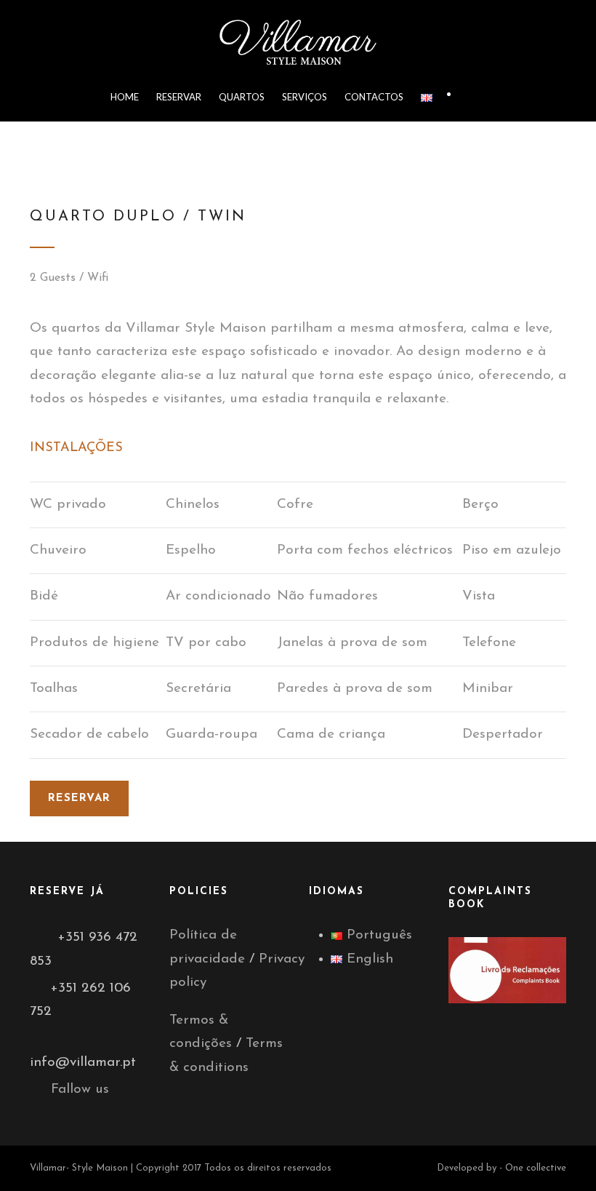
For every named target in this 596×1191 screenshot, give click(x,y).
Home (124, 97)
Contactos (374, 97)
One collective (535, 1168)
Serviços (304, 97)
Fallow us (80, 1089)
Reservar (178, 97)
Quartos (242, 97)
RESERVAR (79, 798)
